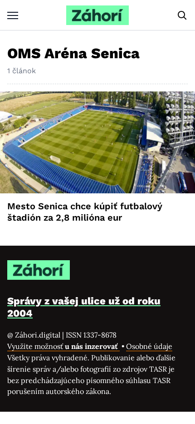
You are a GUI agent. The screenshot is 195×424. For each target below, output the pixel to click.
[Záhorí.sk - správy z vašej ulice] (97, 15)
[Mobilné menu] (12, 15)
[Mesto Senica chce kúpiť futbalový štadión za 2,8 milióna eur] (97, 142)
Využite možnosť (63, 346)
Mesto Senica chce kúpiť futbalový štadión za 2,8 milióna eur (84, 212)
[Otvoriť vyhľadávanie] (182, 15)
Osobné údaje (149, 346)
